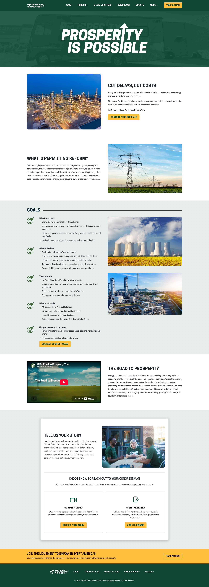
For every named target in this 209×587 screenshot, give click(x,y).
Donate (140, 5)
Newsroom (123, 5)
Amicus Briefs (132, 572)
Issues (82, 5)
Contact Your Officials (125, 118)
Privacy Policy (129, 580)
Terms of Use (92, 572)
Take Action (174, 6)
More (153, 5)
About (69, 5)
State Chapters (102, 5)
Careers (149, 572)
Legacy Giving (111, 572)
